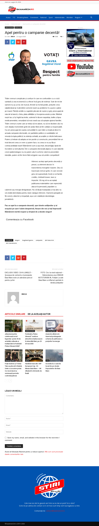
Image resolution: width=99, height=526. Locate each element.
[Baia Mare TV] (80, 68)
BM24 (13, 36)
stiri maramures (11, 243)
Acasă (7, 24)
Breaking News (22, 17)
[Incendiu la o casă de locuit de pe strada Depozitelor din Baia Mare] (54, 355)
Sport (51, 17)
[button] (91, 17)
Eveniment (34, 17)
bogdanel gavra (27, 240)
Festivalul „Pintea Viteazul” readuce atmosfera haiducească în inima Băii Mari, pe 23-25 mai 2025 (33, 339)
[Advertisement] (66, 9)
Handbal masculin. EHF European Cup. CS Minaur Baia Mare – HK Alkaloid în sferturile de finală (33, 368)
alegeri (17, 240)
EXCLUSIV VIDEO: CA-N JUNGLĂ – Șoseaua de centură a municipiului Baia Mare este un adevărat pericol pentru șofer (18, 276)
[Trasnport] (80, 43)
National (43, 17)
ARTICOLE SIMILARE (15, 314)
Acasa (8, 17)
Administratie (59, 17)
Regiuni (77, 17)
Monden (70, 17)
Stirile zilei (18, 27)
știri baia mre (49, 240)
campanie (39, 240)
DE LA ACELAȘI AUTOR (39, 314)
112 (14, 17)
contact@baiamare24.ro (55, 511)
